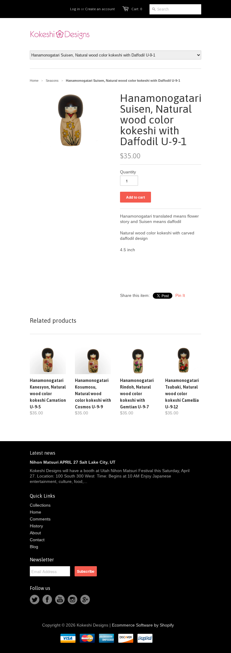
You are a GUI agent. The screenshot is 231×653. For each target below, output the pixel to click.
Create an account (100, 9)
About (35, 532)
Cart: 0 (136, 9)
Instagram (72, 599)
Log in (75, 9)
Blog (34, 546)
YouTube (60, 599)
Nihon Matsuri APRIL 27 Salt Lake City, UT (73, 462)
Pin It (180, 295)
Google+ (85, 599)
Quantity (128, 171)
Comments (40, 519)
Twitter (34, 599)
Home (35, 512)
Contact (37, 539)
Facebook (47, 599)
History (36, 525)
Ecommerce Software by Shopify (143, 625)
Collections (40, 505)
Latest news (42, 453)
